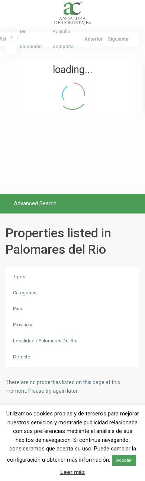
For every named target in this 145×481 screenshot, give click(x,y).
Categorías (24, 292)
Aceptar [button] (124, 460)
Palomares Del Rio (58, 341)
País (17, 308)
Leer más (72, 472)
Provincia (22, 324)
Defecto (21, 357)
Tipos (19, 276)
